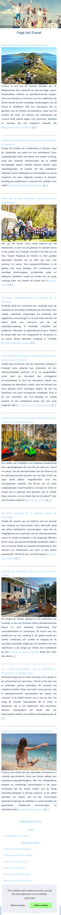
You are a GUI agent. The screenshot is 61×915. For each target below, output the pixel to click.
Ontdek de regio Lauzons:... (16, 861)
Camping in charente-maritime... (18, 849)
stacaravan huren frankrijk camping (25, 185)
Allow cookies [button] (41, 905)
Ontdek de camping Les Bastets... (19, 855)
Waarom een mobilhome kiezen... (19, 880)
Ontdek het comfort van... (15, 868)
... (35, 127)
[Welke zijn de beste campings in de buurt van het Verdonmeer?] (29, 223)
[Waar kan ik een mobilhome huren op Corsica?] (29, 65)
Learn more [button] (29, 898)
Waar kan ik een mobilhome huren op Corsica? (25, 45)
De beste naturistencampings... (17, 874)
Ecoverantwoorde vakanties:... (17, 835)
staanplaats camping (36, 500)
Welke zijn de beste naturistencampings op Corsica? (27, 731)
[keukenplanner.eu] (30, 14)
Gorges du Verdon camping (24, 652)
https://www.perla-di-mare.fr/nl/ (17, 127)
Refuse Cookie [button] (18, 905)
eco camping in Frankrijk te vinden (34, 405)
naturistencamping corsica (31, 809)
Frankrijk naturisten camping (16, 343)
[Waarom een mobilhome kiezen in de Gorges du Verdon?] (29, 597)
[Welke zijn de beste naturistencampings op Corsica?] (29, 751)
